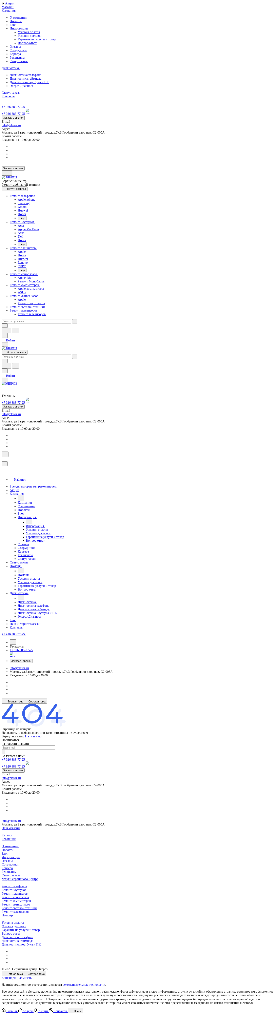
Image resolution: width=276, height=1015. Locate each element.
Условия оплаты (29, 32)
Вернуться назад (13, 736)
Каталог (7, 835)
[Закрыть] (5, 463)
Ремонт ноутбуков (14, 890)
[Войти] (3, 459)
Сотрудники (10, 864)
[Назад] (21, 498)
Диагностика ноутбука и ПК (21, 944)
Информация (11, 857)
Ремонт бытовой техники (19, 908)
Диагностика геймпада (17, 940)
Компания (9, 839)
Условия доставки (30, 35)
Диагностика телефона (17, 937)
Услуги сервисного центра (20, 879)
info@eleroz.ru (11, 125)
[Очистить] (74, 321)
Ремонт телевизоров (15, 911)
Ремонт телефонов (14, 886)
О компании (10, 846)
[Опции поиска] (5, 325)
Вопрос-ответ (27, 43)
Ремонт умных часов (16, 904)
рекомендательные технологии (84, 984)
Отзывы (7, 860)
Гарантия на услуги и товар (37, 39)
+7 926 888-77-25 (13, 106)
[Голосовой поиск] (6, 330)
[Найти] (15, 330)
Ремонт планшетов (15, 893)
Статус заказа (11, 875)
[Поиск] (5, 454)
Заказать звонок (13, 117)
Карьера (7, 868)
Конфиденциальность (17, 977)
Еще (22, 218)
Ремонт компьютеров (16, 900)
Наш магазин (11, 828)
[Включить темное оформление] (7, 173)
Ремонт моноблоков (15, 897)
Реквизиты (9, 871)
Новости (8, 850)
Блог (5, 853)
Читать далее (33, 999)
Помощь (7, 915)
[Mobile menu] (5, 380)
